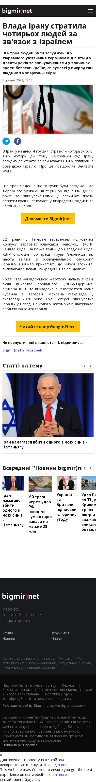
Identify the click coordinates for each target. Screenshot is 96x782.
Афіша (7, 632)
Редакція (69, 685)
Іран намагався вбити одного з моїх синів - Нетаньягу (44, 444)
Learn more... (58, 774)
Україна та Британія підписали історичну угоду (67, 507)
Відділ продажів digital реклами (59, 705)
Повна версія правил (19, 745)
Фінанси (57, 638)
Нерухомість (60, 632)
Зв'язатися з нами (17, 689)
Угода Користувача (22, 694)
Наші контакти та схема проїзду (29, 685)
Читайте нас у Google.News (48, 326)
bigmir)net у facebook (22, 350)
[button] (84, 366)
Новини (8, 638)
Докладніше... (55, 764)
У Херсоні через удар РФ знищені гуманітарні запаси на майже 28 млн (40, 514)
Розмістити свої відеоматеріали (65, 689)
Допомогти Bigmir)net (48, 218)
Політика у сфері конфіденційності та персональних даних (37, 696)
